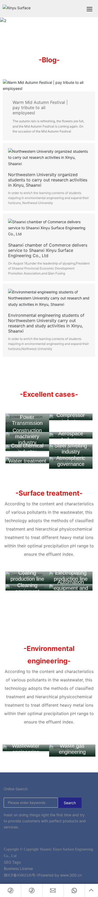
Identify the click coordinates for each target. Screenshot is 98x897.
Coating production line (27, 576)
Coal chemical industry (27, 449)
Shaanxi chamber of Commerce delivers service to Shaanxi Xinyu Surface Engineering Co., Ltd (47, 250)
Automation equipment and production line (71, 588)
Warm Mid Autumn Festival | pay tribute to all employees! (40, 107)
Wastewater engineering (25, 749)
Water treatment (27, 461)
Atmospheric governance (70, 461)
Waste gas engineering (72, 749)
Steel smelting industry (70, 449)
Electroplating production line (71, 576)
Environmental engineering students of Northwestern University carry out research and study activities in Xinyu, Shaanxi (46, 323)
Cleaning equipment (27, 588)
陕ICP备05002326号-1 (21, 875)
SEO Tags (12, 862)
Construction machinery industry (27, 436)
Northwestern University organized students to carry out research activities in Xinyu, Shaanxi (47, 180)
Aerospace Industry (70, 436)
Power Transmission (27, 420)
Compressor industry (70, 418)
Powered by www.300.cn (60, 875)
